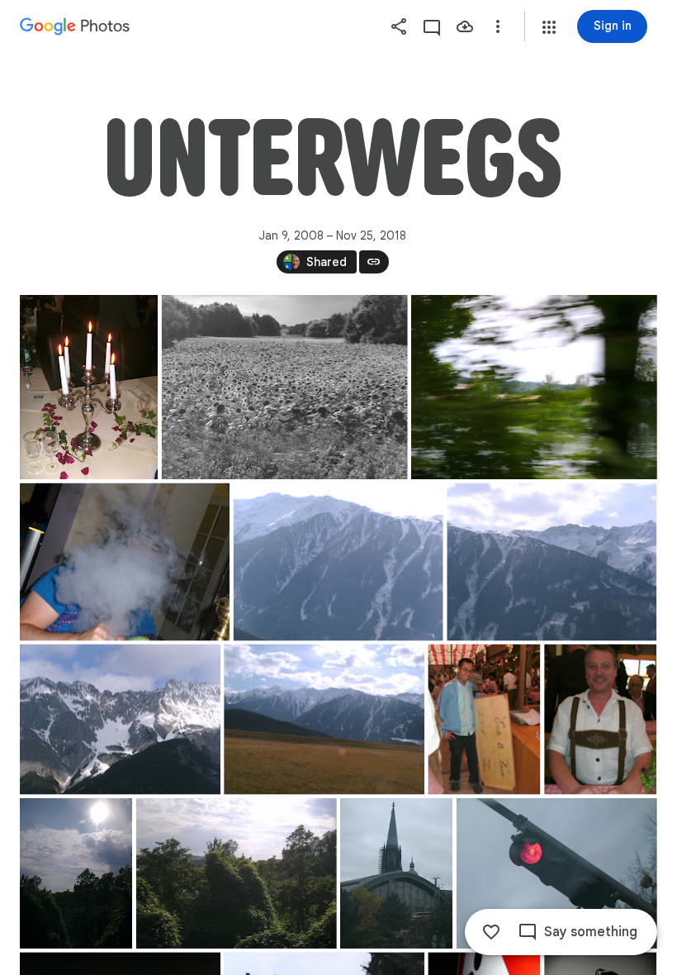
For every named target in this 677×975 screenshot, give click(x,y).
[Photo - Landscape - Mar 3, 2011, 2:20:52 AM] (551, 562)
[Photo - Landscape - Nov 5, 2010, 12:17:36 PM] (557, 873)
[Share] (398, 26)
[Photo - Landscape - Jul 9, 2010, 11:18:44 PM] (125, 562)
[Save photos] (464, 26)
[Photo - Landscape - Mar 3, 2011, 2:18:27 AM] (120, 719)
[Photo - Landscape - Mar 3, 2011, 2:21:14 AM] (324, 719)
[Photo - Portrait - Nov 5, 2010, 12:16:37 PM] (396, 873)
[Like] (491, 932)
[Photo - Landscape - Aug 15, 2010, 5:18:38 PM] (285, 387)
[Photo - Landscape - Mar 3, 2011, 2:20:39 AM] (338, 562)
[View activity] (431, 26)
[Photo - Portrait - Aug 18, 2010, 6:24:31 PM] (484, 719)
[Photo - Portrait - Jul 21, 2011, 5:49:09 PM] (76, 873)
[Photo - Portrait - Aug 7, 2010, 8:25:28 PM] (89, 387)
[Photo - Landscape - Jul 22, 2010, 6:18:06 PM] (534, 387)
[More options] (497, 26)
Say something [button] (590, 932)
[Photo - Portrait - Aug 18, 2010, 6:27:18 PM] (600, 719)
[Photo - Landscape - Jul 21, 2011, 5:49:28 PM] (236, 873)
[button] (549, 27)
